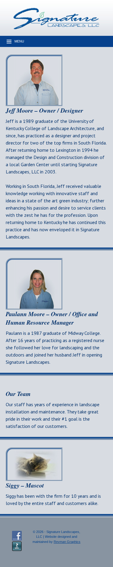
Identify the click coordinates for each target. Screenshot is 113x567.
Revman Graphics (67, 542)
